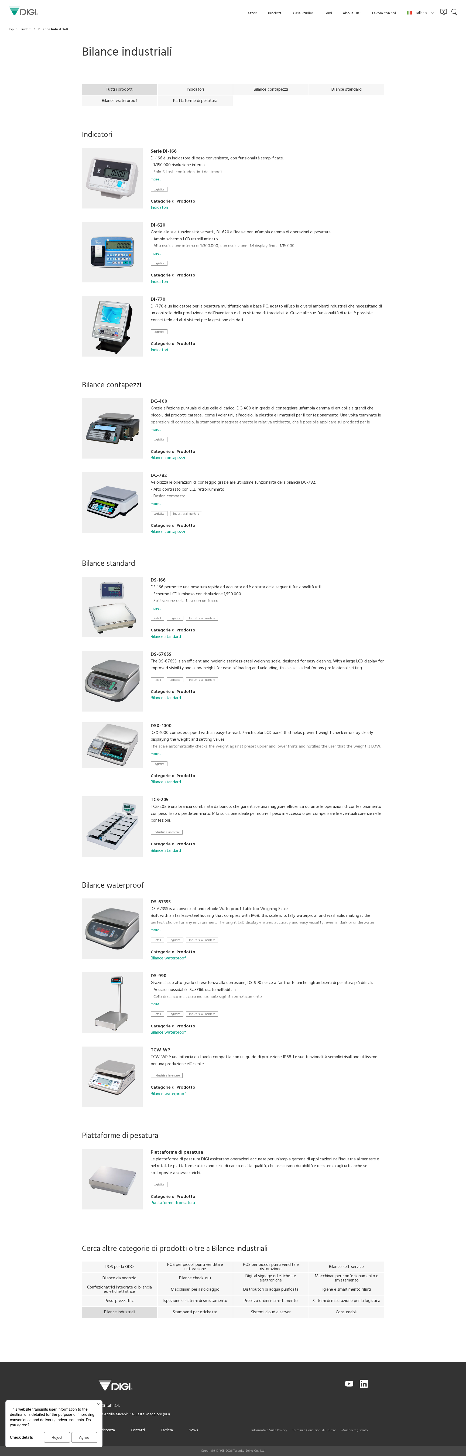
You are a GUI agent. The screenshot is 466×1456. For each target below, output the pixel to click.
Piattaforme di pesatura (195, 100)
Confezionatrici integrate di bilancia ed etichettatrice (119, 1289)
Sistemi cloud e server (271, 1312)
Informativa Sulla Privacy (269, 1430)
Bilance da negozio (119, 1278)
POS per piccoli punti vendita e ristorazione (195, 1267)
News (193, 1430)
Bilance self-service (346, 1266)
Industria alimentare (186, 513)
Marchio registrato (354, 1430)
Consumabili (346, 1312)
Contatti (138, 1430)
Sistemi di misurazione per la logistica (346, 1300)
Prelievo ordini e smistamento (271, 1300)
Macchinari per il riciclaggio (195, 1289)
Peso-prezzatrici (120, 1300)
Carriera (167, 1430)
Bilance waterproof (119, 100)
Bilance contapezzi (271, 89)
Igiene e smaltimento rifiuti (346, 1289)
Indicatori (195, 89)
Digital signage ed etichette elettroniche (270, 1278)
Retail (157, 618)
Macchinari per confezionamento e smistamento (346, 1278)
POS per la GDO (119, 1266)
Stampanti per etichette (195, 1312)
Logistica (159, 189)
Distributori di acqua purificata (271, 1289)
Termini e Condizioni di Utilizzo (314, 1430)
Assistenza (106, 1430)
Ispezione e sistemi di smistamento (195, 1300)
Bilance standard (346, 89)
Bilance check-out (195, 1278)
